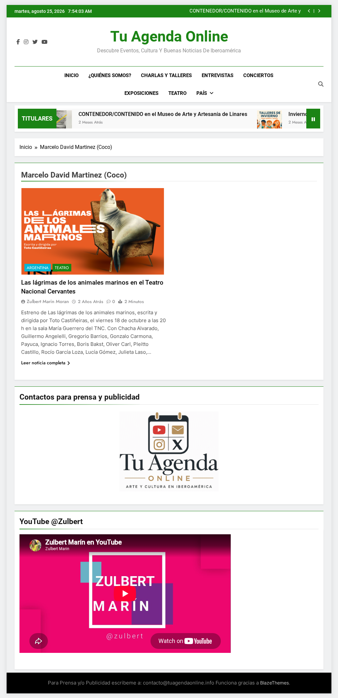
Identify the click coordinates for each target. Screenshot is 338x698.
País (201, 93)
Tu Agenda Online (169, 36)
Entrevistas (217, 75)
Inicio (71, 75)
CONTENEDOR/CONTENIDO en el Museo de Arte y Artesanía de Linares (245, 11)
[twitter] (35, 42)
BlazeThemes (274, 682)
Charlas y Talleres (166, 75)
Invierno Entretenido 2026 (305, 114)
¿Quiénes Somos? (109, 75)
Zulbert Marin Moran (48, 301)
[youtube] (45, 42)
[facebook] (18, 42)
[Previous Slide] (309, 11)
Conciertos (258, 75)
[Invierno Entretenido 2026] (255, 122)
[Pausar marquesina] (313, 118)
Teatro (177, 93)
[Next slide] (319, 11)
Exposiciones (141, 93)
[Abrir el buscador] (320, 84)
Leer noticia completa (43, 362)
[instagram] (26, 42)
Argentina (38, 268)
